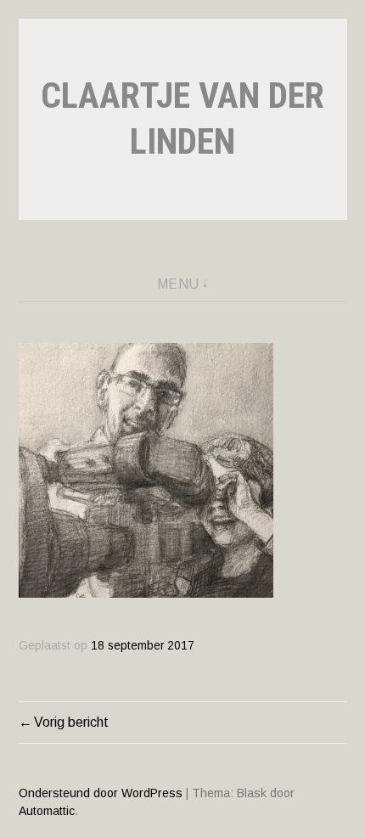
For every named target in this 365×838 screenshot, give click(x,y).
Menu (178, 284)
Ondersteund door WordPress (100, 793)
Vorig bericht (71, 722)
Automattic (47, 811)
